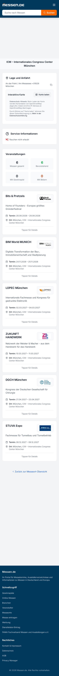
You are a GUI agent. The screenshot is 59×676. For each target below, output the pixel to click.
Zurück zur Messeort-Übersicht (31, 471)
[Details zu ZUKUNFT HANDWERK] (29, 351)
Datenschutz (8, 650)
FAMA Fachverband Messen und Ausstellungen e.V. (25, 632)
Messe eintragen (9, 617)
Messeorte (7, 612)
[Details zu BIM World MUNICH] (29, 259)
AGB (4, 655)
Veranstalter (7, 608)
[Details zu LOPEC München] (29, 305)
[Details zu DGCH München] (29, 397)
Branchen (6, 603)
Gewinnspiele (8, 593)
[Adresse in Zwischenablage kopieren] (51, 85)
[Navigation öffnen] (54, 5)
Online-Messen (9, 598)
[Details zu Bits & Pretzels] (29, 213)
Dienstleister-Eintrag (11, 627)
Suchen (51, 12)
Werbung (6, 622)
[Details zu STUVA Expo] (29, 441)
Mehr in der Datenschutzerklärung (25, 114)
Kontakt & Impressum (11, 646)
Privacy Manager (10, 660)
